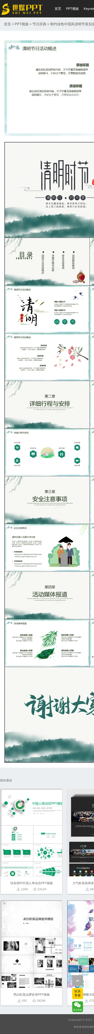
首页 (58, 8)
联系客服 (78, 993)
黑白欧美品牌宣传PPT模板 (31, 994)
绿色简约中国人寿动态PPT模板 (31, 883)
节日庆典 (39, 24)
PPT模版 (22, 24)
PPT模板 (72, 8)
